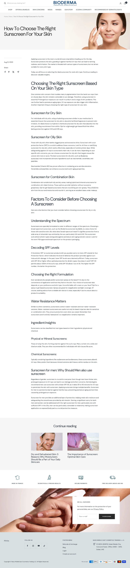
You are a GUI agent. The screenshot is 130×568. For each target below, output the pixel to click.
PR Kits (6, 541)
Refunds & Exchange (70, 544)
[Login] (120, 3)
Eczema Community (84, 10)
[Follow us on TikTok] (44, 546)
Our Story (69, 10)
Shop (10, 10)
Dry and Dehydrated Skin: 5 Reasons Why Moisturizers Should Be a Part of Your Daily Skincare (45, 458)
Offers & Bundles (22, 10)
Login (65, 551)
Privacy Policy (99, 509)
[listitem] (5, 72)
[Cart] (125, 3)
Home (6, 16)
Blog (64, 547)
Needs (50, 10)
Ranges (58, 10)
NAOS (80, 229)
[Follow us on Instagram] (33, 546)
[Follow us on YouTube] (38, 546)
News (10, 16)
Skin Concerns (38, 10)
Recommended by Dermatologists (108, 10)
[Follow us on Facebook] (27, 546)
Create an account (69, 554)
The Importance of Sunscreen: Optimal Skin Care (82, 455)
